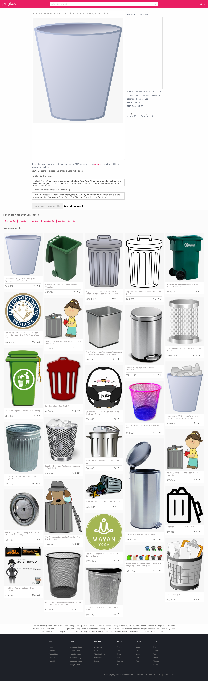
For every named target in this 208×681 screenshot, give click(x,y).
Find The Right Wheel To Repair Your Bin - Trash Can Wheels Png (22, 534)
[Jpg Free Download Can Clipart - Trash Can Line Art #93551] (144, 261)
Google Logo (75, 665)
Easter (96, 661)
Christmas (98, 647)
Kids (118, 665)
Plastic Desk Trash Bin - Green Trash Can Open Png (61, 286)
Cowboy (120, 661)
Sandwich (52, 651)
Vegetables (53, 654)
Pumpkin (52, 661)
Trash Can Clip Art (174, 594)
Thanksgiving (99, 654)
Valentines (98, 658)
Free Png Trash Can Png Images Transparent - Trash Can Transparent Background (104, 353)
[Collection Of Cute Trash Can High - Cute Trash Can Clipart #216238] (104, 387)
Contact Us (150, 675)
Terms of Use (169, 675)
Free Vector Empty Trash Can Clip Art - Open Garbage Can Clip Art (20, 280)
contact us (99, 164)
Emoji (155, 647)
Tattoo (155, 665)
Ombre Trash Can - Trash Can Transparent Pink (143, 426)
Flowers (156, 651)
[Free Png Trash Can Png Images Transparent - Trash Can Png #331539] (63, 440)
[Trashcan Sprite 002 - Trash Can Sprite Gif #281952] (104, 486)
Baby (119, 654)
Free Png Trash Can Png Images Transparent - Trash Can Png (63, 467)
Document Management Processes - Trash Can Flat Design (103, 555)
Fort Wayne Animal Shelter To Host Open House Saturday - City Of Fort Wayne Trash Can (22, 335)
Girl (118, 651)
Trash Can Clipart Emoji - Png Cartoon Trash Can (104, 462)
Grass (138, 654)
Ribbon (156, 661)
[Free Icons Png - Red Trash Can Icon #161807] (63, 379)
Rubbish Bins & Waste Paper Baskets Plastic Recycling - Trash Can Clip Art (144, 564)
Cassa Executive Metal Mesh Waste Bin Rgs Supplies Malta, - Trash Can (63, 603)
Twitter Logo (75, 651)
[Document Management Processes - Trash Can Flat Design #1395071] (104, 532)
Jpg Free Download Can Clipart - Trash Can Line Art (143, 293)
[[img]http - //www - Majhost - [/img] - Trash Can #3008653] (23, 566)
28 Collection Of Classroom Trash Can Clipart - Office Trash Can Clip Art (182, 417)
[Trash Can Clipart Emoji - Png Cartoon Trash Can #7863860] (104, 441)
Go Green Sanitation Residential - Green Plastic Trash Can (182, 285)
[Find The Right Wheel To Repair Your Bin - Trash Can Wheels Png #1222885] (23, 509)
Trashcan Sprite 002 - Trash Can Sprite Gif (103, 502)
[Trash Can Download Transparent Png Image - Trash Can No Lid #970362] (23, 448)
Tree (137, 661)
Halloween (98, 651)
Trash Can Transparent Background (140, 534)
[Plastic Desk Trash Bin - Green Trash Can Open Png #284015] (63, 257)
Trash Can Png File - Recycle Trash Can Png (22, 411)
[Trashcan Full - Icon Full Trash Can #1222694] (184, 505)
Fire (137, 651)
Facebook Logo (76, 658)
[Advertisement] (69, 141)
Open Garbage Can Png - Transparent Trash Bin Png (184, 349)
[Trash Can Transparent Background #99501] (144, 485)
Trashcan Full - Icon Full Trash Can (180, 527)
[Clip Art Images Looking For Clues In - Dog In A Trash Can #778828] (63, 507)
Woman (120, 658)
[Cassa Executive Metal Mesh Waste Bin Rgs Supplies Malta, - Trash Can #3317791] (63, 575)
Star (137, 658)
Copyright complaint (73, 206)
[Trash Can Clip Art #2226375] (184, 565)
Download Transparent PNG (47, 206)
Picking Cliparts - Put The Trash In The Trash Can (182, 474)
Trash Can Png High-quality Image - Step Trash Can (142, 369)
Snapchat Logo (76, 661)
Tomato (52, 658)
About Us (140, 675)
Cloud (138, 647)
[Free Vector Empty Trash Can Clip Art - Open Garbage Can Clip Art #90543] (23, 254)
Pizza (51, 647)
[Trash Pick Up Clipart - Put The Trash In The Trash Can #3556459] (63, 318)
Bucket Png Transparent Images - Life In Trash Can (102, 608)
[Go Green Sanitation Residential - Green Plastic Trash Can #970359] (184, 257)
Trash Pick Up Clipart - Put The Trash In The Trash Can (63, 342)
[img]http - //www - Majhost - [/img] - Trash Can (20, 589)
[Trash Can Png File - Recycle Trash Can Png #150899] (23, 378)
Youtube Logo (75, 654)
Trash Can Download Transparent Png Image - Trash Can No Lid (20, 477)
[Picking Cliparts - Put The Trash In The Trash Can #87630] (184, 450)
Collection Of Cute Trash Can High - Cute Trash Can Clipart (102, 413)
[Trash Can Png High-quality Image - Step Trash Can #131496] (144, 335)
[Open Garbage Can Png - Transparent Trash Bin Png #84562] (184, 321)
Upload (203, 4)
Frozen (119, 647)
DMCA (159, 675)
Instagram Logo (76, 647)
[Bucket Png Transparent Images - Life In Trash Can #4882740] (104, 586)
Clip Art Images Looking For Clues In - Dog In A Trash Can (62, 538)
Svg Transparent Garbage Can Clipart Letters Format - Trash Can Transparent (102, 293)
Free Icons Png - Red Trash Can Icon (60, 406)
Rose (155, 654)
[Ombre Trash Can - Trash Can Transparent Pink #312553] (144, 402)
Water (155, 658)
